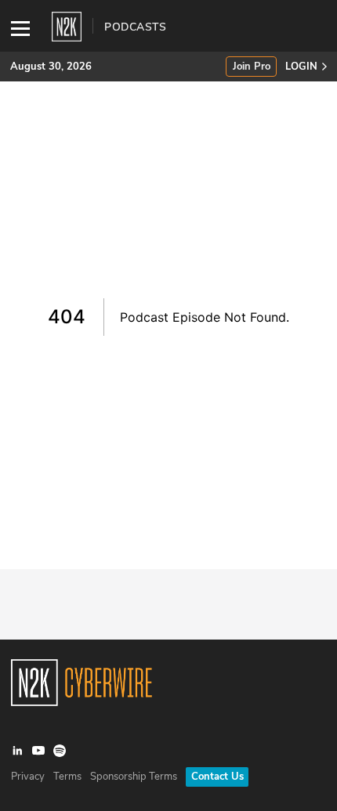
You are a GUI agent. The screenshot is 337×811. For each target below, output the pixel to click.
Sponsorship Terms (133, 777)
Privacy (28, 777)
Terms (67, 777)
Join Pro (251, 67)
